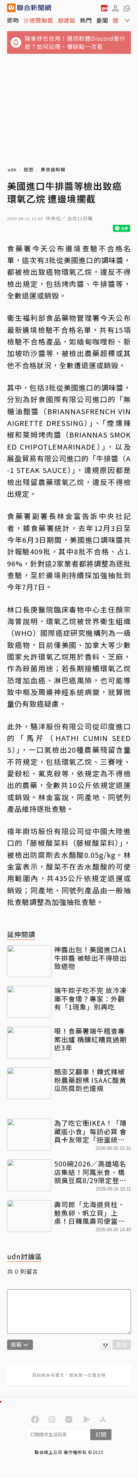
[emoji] (105, 1345)
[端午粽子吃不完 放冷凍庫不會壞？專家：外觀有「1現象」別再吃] (29, 1002)
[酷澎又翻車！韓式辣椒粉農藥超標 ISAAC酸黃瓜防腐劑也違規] (29, 1083)
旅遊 (29, 169)
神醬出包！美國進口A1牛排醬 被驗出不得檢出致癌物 (90, 957)
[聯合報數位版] (104, 8)
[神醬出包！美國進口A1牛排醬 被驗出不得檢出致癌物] (29, 961)
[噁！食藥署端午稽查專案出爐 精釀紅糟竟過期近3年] (29, 1042)
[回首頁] (34, 8)
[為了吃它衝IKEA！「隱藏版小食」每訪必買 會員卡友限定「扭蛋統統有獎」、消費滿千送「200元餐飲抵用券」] (29, 1135)
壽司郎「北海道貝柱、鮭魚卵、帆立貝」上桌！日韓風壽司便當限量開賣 (89, 1212)
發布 (121, 1344)
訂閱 (101, 1434)
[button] (115, 8)
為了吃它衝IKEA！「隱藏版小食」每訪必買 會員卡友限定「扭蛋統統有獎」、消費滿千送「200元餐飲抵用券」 (90, 1131)
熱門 (86, 20)
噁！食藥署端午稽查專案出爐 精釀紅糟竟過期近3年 (90, 1039)
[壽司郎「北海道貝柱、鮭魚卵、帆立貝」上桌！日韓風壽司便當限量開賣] (29, 1216)
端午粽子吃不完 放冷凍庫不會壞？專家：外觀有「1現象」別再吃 (90, 998)
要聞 (102, 20)
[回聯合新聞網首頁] (11, 8)
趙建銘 (67, 20)
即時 (13, 20)
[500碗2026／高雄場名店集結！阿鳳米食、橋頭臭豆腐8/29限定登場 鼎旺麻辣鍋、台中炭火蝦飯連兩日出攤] (29, 1175)
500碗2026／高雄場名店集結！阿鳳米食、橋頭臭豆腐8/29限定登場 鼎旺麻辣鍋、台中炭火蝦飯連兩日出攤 (92, 1172)
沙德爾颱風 (38, 20)
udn (12, 169)
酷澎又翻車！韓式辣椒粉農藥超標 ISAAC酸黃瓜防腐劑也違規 (90, 1079)
